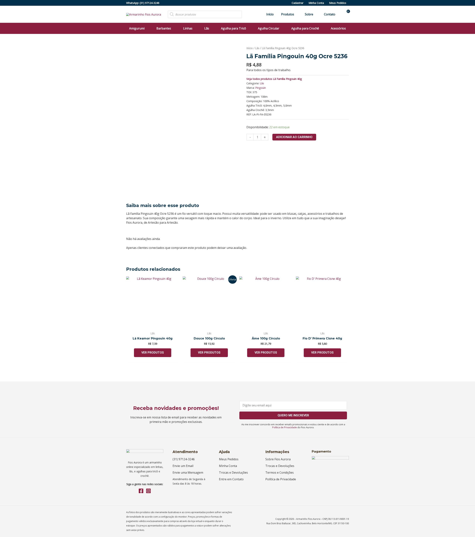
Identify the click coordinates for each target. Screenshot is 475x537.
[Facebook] (141, 490)
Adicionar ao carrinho (294, 137)
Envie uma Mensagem (188, 472)
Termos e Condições (279, 472)
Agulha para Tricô (233, 28)
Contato (329, 14)
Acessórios (338, 28)
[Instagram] (148, 490)
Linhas (187, 28)
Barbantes (163, 28)
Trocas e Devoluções (233, 472)
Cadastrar (297, 3)
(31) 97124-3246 (149, 3)
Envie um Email (183, 466)
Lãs (206, 28)
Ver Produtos (152, 352)
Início (270, 14)
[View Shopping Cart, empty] (346, 14)
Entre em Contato (231, 479)
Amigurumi (137, 28)
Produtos (287, 14)
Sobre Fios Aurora (278, 459)
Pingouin (260, 88)
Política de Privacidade (284, 427)
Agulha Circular (268, 28)
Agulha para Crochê (305, 28)
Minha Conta (316, 3)
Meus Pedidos (337, 3)
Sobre (309, 14)
